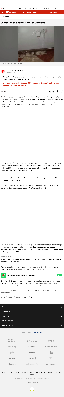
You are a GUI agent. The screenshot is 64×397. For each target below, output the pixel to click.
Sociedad (5, 16)
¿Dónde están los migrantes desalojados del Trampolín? (16, 9)
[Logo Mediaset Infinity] (12, 341)
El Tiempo (24, 297)
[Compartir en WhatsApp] (50, 91)
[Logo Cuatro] (51, 341)
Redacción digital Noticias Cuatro (15, 70)
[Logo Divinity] (12, 347)
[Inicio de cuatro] (3, 12)
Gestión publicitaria (55, 372)
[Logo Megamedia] (33, 383)
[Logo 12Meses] (51, 358)
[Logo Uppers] (12, 358)
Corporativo (6, 311)
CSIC (31, 297)
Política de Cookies (46, 372)
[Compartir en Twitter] (53, 91)
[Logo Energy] (32, 352)
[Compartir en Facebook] (61, 91)
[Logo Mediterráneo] (52, 364)
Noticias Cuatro (7, 325)
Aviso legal (4, 372)
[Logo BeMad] (51, 352)
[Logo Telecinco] (32, 341)
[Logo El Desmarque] (32, 346)
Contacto (32, 374)
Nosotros (5, 307)
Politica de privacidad (24, 372)
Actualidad (9, 297)
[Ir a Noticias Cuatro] (11, 12)
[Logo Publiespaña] (32, 364)
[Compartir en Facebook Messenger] (57, 91)
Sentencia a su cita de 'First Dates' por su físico (46, 9)
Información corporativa (13, 372)
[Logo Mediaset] (32, 333)
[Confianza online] (32, 391)
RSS (61, 372)
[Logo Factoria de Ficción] (51, 347)
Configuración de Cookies (35, 372)
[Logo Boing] (12, 352)
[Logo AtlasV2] (12, 364)
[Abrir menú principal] (61, 12)
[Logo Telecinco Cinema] (32, 358)
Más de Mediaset (8, 321)
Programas (5, 316)
